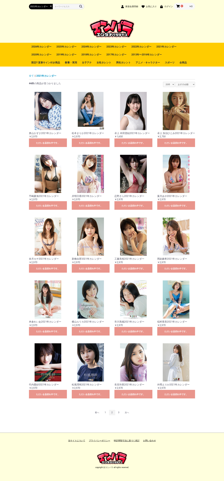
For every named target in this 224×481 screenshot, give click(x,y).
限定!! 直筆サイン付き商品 (45, 62)
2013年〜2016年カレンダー (146, 54)
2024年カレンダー (91, 46)
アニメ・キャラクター (148, 62)
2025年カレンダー (66, 46)
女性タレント (104, 62)
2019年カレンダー (66, 54)
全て (31, 75)
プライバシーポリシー (99, 440)
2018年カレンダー (91, 54)
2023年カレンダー (116, 46)
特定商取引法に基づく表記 (126, 440)
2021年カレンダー (166, 46)
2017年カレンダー (116, 54)
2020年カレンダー (41, 54)
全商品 (183, 62)
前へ (97, 412)
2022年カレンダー (141, 46)
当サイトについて (76, 440)
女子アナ (87, 62)
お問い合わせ (149, 440)
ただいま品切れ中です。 (48, 143)
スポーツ (170, 62)
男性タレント (123, 62)
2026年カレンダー (41, 46)
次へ (127, 412)
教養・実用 (71, 62)
